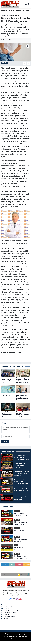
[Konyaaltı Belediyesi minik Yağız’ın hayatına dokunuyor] (8, 389)
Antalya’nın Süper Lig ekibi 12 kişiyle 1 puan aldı (21, 549)
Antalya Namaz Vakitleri (10, 608)
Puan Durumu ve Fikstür (10, 612)
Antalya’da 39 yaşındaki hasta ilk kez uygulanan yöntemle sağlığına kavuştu (22, 397)
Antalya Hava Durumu (10, 607)
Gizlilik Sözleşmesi (8, 623)
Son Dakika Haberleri (9, 616)
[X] (14, 599)
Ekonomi (26, 10)
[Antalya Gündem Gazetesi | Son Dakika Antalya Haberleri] (10, 4)
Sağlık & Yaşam (14, 15)
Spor (16, 545)
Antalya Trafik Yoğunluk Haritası (12, 610)
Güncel (11, 10)
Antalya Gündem (7, 625)
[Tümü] (29, 506)
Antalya (4, 10)
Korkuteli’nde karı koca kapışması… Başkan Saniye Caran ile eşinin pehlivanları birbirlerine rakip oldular (21, 532)
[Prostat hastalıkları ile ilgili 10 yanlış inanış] (15, 52)
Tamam (21, 638)
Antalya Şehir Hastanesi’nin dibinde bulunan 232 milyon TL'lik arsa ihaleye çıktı (21, 523)
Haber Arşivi (7, 618)
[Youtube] (20, 599)
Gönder (5, 441)
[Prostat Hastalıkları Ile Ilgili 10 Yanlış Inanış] (15, 224)
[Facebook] (10, 599)
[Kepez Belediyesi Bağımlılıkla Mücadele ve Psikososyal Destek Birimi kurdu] (23, 373)
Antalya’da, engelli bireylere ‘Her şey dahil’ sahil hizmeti (21, 557)
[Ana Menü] (28, 4)
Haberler (4, 15)
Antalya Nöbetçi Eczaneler (11, 605)
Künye (24, 623)
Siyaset (18, 10)
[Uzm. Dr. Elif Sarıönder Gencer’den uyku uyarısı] (8, 406)
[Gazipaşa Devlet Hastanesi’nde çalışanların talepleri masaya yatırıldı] (23, 406)
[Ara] (26, 4)
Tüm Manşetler (8, 614)
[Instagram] (17, 599)
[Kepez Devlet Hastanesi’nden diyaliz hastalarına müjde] (8, 373)
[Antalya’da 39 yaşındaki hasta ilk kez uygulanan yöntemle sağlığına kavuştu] (23, 389)
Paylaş (5, 62)
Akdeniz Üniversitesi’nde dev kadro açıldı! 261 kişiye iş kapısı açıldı (21, 515)
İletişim (18, 623)
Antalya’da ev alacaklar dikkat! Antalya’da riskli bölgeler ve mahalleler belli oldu (21, 540)
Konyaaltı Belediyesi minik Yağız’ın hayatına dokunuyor (7, 396)
